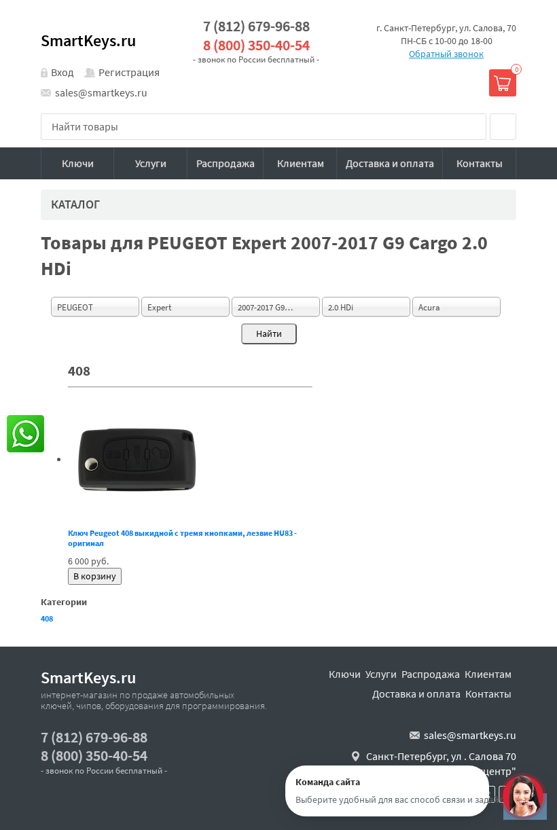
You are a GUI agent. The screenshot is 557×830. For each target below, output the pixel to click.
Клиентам (300, 163)
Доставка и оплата (390, 163)
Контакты (479, 163)
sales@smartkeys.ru (101, 92)
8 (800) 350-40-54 (256, 45)
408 (47, 619)
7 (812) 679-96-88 (256, 26)
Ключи (78, 163)
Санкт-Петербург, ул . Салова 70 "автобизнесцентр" (441, 763)
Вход (62, 72)
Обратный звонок (446, 54)
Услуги (150, 163)
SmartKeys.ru (88, 40)
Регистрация (129, 72)
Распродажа (225, 163)
